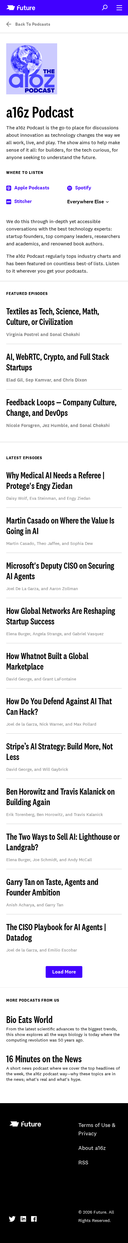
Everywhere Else (85, 201)
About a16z (92, 1148)
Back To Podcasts (32, 24)
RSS (83, 1163)
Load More (64, 971)
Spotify (83, 187)
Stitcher (23, 201)
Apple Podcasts (31, 187)
